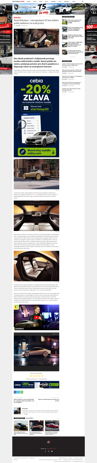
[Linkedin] (27, 414)
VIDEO (40, 1)
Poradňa (53, 1)
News (22, 16)
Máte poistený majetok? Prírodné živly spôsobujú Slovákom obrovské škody (72, 70)
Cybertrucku (34, 194)
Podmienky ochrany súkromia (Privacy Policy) (62, 461)
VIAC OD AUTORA (29, 418)
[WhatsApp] (21, 392)
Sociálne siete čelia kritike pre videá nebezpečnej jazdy (71, 89)
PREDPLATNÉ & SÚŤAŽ (63, 458)
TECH (60, 1)
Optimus (47, 300)
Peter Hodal (64, 79)
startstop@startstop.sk (51, 448)
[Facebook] (15, 392)
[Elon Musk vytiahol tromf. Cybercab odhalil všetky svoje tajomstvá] (36, 425)
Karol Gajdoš (64, 67)
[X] (18, 392)
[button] (82, 1)
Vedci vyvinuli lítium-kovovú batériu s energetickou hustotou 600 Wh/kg (71, 83)
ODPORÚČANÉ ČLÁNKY (19, 418)
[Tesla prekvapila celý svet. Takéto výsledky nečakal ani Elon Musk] (21, 425)
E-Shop (73, 1)
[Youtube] (51, 451)
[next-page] (58, 418)
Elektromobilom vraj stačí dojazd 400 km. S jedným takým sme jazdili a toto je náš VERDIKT (24, 401)
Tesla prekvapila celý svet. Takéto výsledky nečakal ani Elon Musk (21, 433)
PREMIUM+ (66, 1)
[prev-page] (57, 418)
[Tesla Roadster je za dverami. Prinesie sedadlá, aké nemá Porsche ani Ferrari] (52, 425)
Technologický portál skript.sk (78, 461)
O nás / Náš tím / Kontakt (78, 458)
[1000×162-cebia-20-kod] (36, 384)
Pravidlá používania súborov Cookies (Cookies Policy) (73, 459)
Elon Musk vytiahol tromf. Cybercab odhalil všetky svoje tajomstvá (35, 433)
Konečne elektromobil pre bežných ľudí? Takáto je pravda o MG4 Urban (72, 64)
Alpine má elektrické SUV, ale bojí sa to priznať (48, 400)
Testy (34, 1)
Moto (46, 1)
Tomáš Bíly (18, 25)
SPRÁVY (28, 1)
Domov (15, 16)
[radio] (30, 376)
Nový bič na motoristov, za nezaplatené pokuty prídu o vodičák (72, 77)
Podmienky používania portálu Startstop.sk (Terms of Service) (50, 459)
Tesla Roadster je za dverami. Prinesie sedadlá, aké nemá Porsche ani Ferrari (51, 433)
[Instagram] (25, 414)
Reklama (70, 458)
